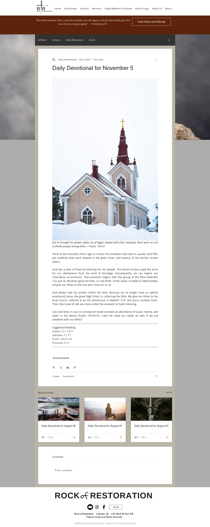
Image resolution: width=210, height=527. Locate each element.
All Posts (42, 40)
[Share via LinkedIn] (67, 367)
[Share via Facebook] (53, 367)
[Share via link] (74, 367)
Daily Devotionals (74, 40)
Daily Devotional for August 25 (105, 425)
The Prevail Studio (127, 523)
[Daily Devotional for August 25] (105, 409)
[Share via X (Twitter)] (60, 367)
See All (169, 392)
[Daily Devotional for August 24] (151, 409)
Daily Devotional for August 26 (59, 425)
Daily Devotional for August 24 (151, 425)
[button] (168, 40)
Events (92, 40)
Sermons (56, 40)
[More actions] (156, 59)
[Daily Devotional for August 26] (58, 409)
